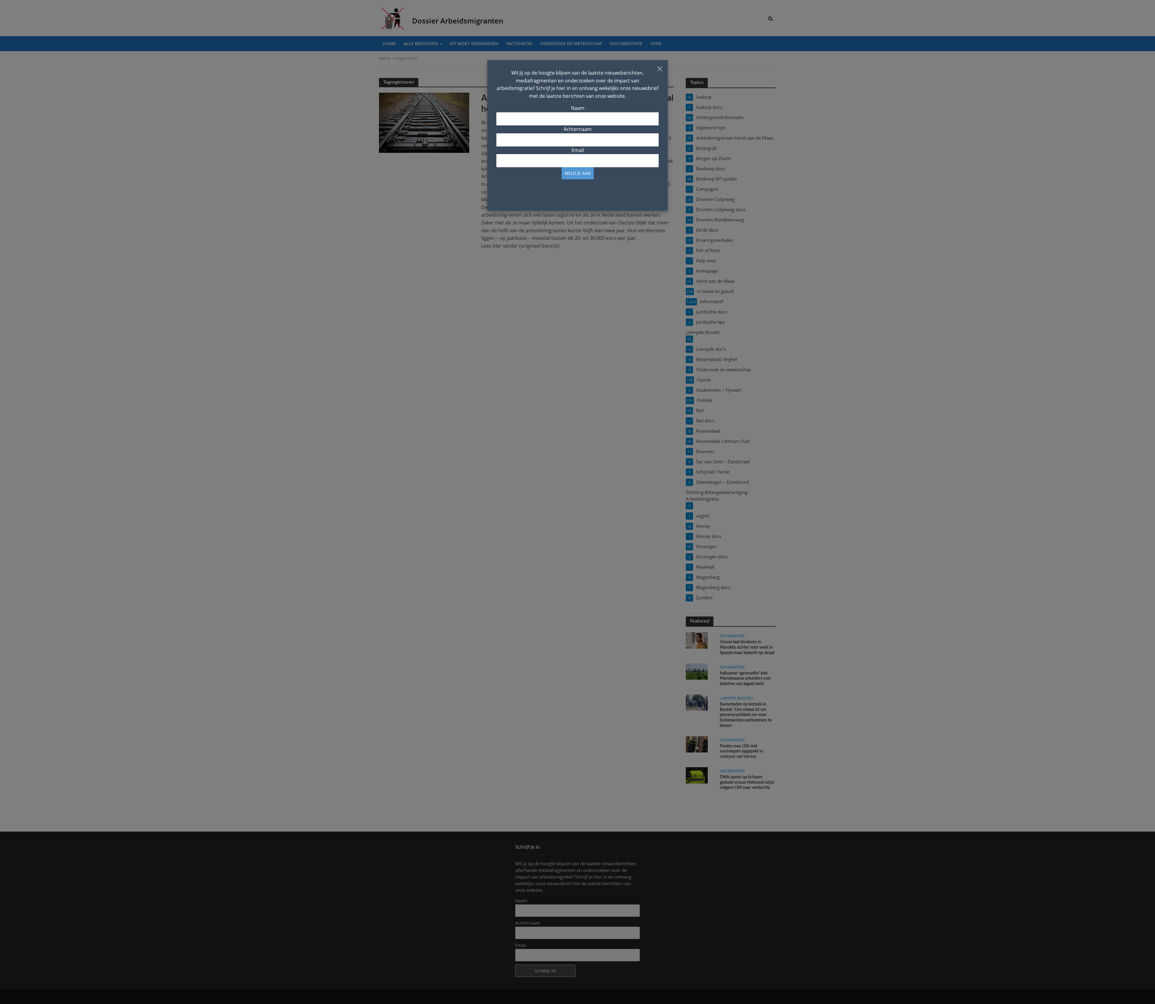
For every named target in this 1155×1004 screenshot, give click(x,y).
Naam (577, 108)
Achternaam (578, 129)
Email (577, 150)
